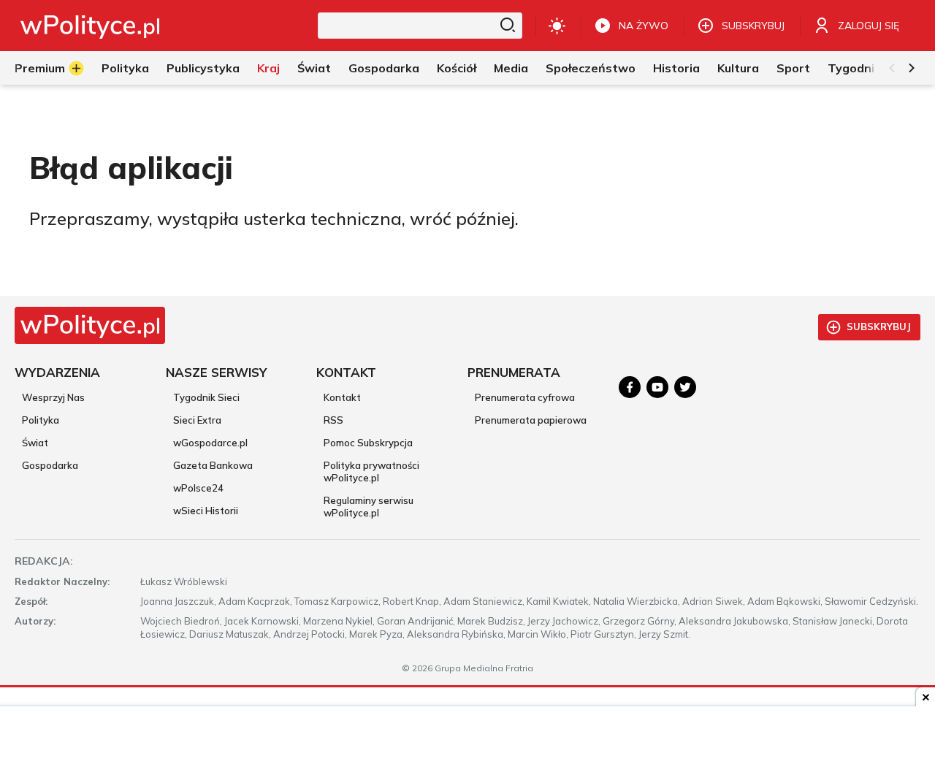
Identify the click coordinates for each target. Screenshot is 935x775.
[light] (557, 25)
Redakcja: (44, 561)
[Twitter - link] (685, 387)
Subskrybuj (879, 326)
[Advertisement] (467, 742)
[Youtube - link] (657, 387)
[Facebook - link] (630, 387)
